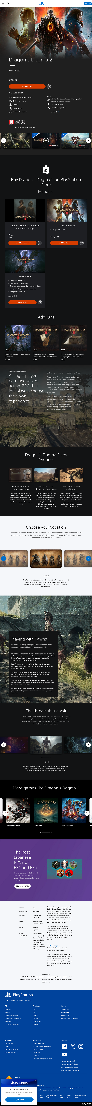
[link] (46, 813)
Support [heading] (8, 1040)
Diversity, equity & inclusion (70, 1018)
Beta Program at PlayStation (70, 1070)
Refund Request (10, 1053)
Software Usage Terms (80, 1096)
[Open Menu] (2, 3)
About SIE (8, 1009)
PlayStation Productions (13, 1018)
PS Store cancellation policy (42, 1047)
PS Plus (35, 1018)
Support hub (9, 1044)
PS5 (34, 1009)
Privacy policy (41, 1096)
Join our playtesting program (70, 1067)
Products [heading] (36, 1006)
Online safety (65, 1015)
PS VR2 (35, 1015)
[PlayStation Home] (42, 3)
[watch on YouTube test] (54, 145)
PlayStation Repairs (11, 1050)
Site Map (61, 1096)
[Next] (88, 140)
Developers (36, 1053)
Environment (65, 1009)
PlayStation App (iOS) (68, 1061)
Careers (7, 1012)
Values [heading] (63, 1006)
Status (7, 1047)
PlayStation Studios (11, 1015)
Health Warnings (52, 946)
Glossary (36, 1056)
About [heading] (7, 1006)
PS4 (34, 1012)
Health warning (38, 1050)
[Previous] (3, 140)
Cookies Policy (68, 1096)
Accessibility (65, 1012)
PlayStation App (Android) (69, 1064)
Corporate (8, 1021)
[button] (46, 140)
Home (7, 1000)
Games (13, 1000)
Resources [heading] (37, 1040)
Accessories (37, 1021)
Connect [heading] (64, 1040)
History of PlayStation (12, 1024)
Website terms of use (52, 1096)
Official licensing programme (42, 1059)
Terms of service (38, 1044)
